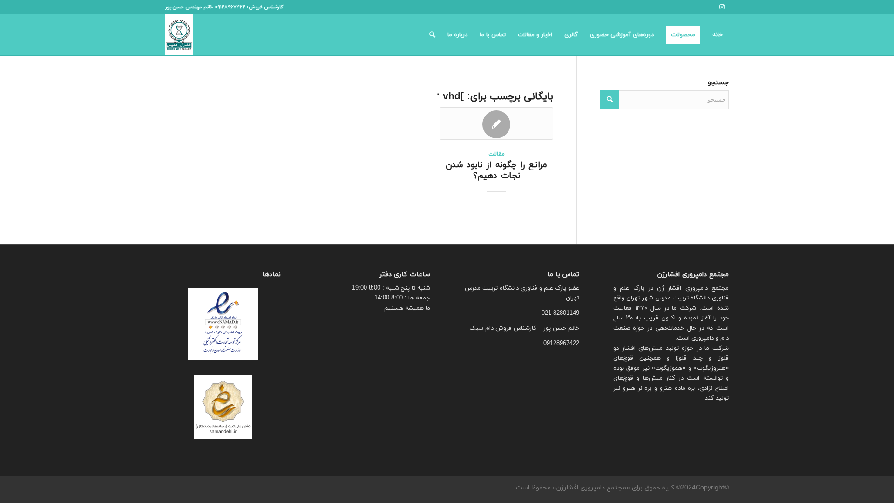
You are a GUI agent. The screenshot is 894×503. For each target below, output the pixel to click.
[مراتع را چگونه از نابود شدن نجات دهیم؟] (496, 123)
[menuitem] (717, 34)
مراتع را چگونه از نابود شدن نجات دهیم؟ (496, 170)
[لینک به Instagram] (722, 7)
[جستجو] (432, 34)
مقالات (496, 154)
